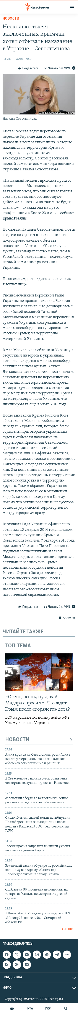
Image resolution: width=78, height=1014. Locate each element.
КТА (30, 1008)
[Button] (28, 68)
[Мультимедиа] (12, 1008)
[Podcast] (17, 964)
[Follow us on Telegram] (57, 955)
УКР (48, 1008)
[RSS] (7, 964)
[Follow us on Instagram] (37, 955)
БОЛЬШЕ (66, 929)
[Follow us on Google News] (47, 955)
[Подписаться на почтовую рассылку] (27, 964)
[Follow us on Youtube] (27, 955)
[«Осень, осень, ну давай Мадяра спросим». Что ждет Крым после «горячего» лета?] (39, 672)
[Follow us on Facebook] (7, 955)
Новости (11, 19)
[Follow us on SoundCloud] (67, 955)
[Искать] (65, 1008)
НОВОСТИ (17, 740)
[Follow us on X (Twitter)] (17, 955)
